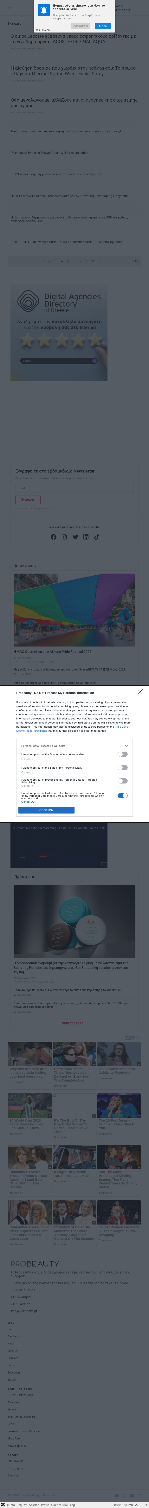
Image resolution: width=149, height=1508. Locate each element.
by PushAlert (45, 29)
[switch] (123, 754)
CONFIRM (46, 810)
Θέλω (103, 26)
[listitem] (74, 746)
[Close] (141, 693)
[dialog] (74, 754)
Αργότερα (80, 26)
